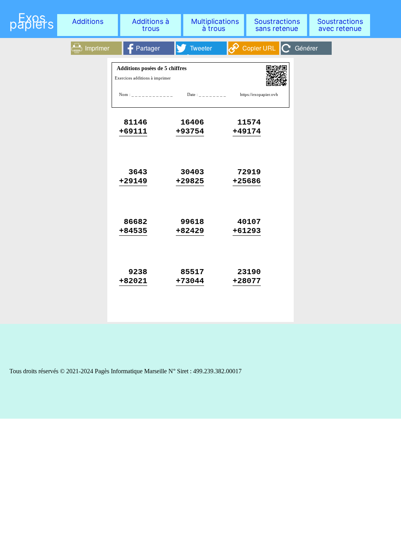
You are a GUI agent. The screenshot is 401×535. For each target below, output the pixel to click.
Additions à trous (150, 25)
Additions (87, 21)
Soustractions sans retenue (277, 25)
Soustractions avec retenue (340, 25)
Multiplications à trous (215, 25)
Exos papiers (31, 21)
